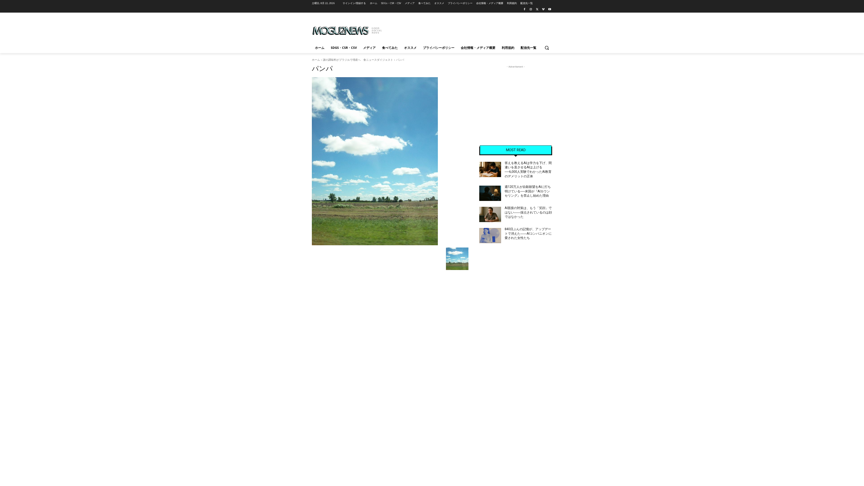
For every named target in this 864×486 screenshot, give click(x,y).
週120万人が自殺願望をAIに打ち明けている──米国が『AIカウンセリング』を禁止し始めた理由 (528, 191)
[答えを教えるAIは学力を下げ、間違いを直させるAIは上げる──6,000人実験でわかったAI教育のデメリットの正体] (490, 169)
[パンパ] (390, 161)
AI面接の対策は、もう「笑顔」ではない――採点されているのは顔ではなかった (528, 212)
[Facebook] (524, 9)
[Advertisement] (466, 29)
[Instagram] (530, 9)
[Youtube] (549, 9)
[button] (546, 47)
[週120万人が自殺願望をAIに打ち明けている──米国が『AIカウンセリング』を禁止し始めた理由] (490, 193)
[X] (537, 9)
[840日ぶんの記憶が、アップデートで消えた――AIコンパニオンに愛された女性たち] (490, 235)
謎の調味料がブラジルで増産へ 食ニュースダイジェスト (358, 60)
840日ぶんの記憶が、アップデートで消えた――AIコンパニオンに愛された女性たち (528, 233)
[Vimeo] (543, 9)
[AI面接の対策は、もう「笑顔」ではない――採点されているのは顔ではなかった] (490, 214)
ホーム (316, 60)
